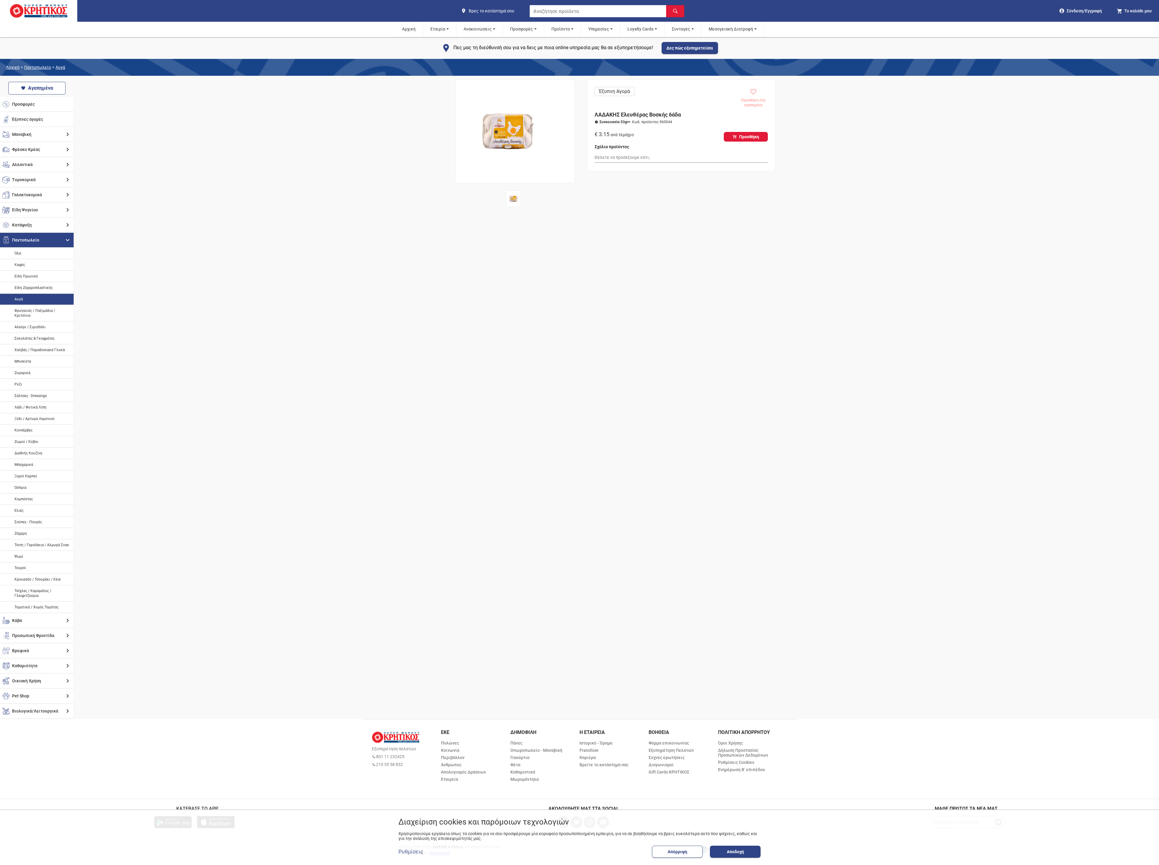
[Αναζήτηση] (675, 11)
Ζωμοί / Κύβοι (26, 442)
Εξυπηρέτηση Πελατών (671, 750)
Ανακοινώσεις (478, 29)
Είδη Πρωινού (26, 276)
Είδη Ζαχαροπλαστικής (33, 288)
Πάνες (516, 743)
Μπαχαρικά (23, 465)
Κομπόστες (23, 499)
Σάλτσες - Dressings (30, 396)
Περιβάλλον (453, 757)
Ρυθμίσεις (410, 851)
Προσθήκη (749, 136)
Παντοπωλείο (37, 67)
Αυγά (60, 67)
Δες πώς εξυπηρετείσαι (689, 48)
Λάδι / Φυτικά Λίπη (30, 407)
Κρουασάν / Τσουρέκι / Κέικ (37, 579)
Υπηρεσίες (598, 29)
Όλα (17, 253)
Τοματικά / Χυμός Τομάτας (36, 607)
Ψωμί (18, 556)
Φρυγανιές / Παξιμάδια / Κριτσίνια (34, 313)
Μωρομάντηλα (524, 779)
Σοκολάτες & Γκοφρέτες (34, 338)
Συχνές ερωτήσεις (667, 757)
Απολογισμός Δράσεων (463, 772)
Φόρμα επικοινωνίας (669, 743)
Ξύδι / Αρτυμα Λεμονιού (34, 419)
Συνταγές (681, 29)
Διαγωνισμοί (661, 764)
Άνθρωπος (451, 764)
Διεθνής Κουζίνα (28, 453)
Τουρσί (20, 568)
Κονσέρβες (23, 430)
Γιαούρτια (519, 757)
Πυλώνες (450, 743)
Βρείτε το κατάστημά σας (604, 764)
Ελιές (19, 510)
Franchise (589, 750)
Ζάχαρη (20, 533)
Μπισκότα (22, 361)
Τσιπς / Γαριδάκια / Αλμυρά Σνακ (41, 545)
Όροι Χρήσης (730, 743)
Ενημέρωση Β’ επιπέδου (741, 769)
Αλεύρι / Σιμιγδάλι (30, 327)
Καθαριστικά (522, 772)
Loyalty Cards (640, 29)
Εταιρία (437, 29)
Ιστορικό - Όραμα (596, 743)
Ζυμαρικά (22, 373)
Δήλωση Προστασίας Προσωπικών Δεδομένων (743, 753)
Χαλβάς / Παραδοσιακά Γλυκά (39, 350)
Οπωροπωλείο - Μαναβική (536, 750)
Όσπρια (20, 487)
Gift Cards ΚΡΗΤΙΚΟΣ (669, 772)
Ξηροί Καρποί (25, 476)
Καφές (19, 265)
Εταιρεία (449, 779)
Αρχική (409, 29)
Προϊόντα (560, 29)
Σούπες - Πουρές (28, 522)
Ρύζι (18, 384)
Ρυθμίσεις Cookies (736, 762)
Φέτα (515, 764)
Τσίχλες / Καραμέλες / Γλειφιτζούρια (32, 593)
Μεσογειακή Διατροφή (731, 29)
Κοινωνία (450, 750)
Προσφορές (521, 29)
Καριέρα (588, 757)
